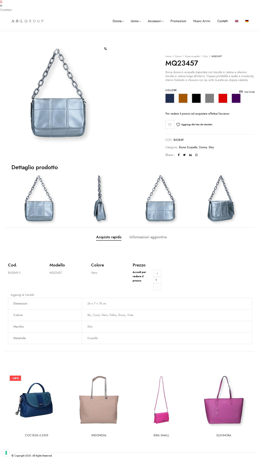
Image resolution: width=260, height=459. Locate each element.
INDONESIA (98, 435)
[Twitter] (184, 155)
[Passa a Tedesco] (247, 21)
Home (168, 56)
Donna (178, 56)
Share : (169, 155)
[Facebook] (179, 155)
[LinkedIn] (190, 155)
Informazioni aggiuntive (148, 237)
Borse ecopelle (192, 56)
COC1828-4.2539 (36, 435)
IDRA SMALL (161, 435)
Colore (171, 90)
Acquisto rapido (109, 237)
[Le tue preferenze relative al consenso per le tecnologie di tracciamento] (6, 452)
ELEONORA (223, 435)
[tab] (109, 238)
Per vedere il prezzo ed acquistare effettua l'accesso (197, 114)
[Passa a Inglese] (236, 21)
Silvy (205, 56)
